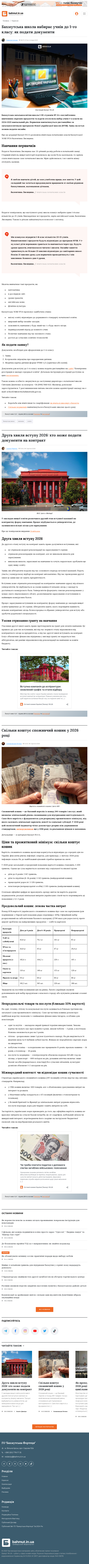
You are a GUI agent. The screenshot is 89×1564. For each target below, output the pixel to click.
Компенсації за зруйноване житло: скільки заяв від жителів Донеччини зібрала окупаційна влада (41, 1296)
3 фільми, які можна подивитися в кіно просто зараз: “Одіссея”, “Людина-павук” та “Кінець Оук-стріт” (43, 1233)
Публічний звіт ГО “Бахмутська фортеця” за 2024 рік (22, 1526)
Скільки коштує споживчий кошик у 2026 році (51, 1386)
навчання (21, 421)
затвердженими (24, 829)
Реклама (5, 1492)
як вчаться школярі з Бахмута (64, 403)
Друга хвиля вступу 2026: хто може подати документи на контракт (17, 1386)
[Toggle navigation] (84, 13)
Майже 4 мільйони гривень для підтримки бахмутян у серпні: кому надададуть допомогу (41, 1266)
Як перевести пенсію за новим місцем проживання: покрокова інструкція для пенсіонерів (40, 1221)
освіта (29, 421)
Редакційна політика (10, 1515)
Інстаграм (45, 414)
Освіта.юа (35, 531)
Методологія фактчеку (11, 1519)
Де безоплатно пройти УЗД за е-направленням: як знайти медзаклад (36, 1243)
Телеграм (36, 414)
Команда (5, 1507)
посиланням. (12, 375)
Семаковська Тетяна (14, 743)
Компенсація (7, 1484)
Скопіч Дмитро (11, 448)
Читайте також (12, 1346)
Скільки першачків (17, 407)
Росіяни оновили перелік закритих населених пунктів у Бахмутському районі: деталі (44, 1286)
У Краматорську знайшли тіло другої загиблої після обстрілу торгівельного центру (43, 1277)
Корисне (5, 1480)
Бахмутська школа (8, 421)
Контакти (5, 1511)
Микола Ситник (12, 40)
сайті (70, 368)
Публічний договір (9, 1522)
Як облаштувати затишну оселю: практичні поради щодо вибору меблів (37, 1256)
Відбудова (6, 1488)
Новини (5, 1476)
